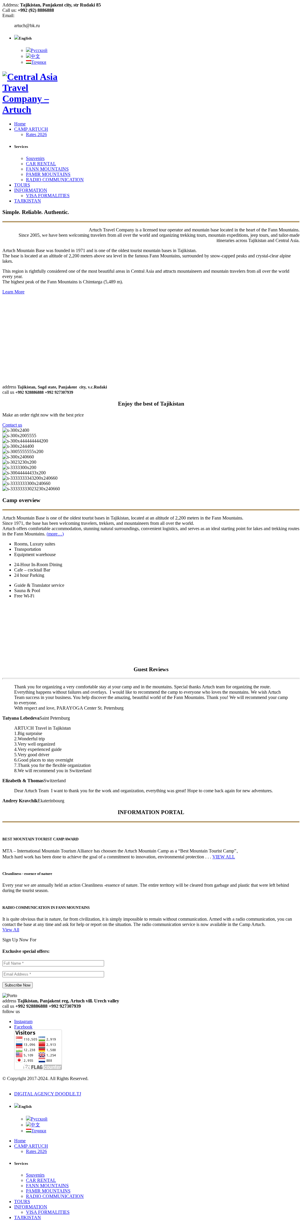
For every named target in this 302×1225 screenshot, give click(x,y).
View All (10, 929)
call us (8, 392)
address (9, 386)
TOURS (22, 184)
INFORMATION (30, 190)
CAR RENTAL (41, 163)
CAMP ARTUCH (31, 129)
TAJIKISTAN (27, 200)
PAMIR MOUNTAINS (48, 174)
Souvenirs (35, 158)
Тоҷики (38, 62)
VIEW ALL (223, 856)
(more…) (55, 533)
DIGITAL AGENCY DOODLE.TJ (47, 1093)
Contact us (12, 424)
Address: (11, 4)
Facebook (23, 1026)
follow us (11, 1011)
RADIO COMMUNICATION (55, 179)
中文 (35, 56)
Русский (39, 50)
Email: (8, 15)
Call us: (10, 10)
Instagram (23, 1021)
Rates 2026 (36, 134)
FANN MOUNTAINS (47, 169)
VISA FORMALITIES (48, 195)
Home (20, 123)
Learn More (13, 291)
